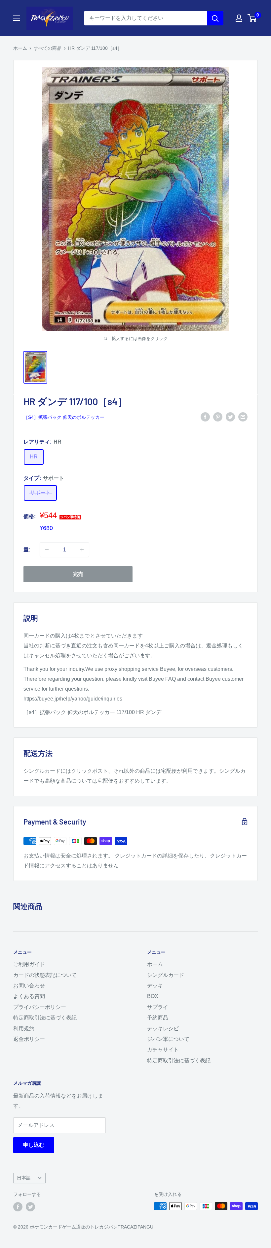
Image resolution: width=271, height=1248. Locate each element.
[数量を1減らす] (47, 550)
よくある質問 (29, 996)
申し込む (33, 1145)
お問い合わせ (29, 985)
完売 (78, 574)
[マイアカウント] (239, 18)
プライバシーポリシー (39, 1007)
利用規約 (23, 1028)
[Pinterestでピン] (217, 416)
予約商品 (157, 1017)
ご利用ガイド (29, 964)
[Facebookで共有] (205, 416)
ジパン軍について (168, 1039)
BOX (152, 996)
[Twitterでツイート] (230, 416)
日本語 (24, 1177)
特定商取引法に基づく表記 (45, 1017)
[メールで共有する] (243, 416)
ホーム (20, 48)
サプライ (157, 1007)
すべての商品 (47, 48)
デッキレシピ (163, 1028)
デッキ (155, 985)
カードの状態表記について (45, 975)
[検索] (215, 18)
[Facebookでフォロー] (17, 1206)
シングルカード (165, 975)
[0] (252, 18)
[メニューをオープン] (16, 18)
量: (26, 549)
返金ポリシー (29, 1039)
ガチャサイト (163, 1049)
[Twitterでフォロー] (30, 1206)
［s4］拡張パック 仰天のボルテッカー (63, 417)
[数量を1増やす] (82, 550)
